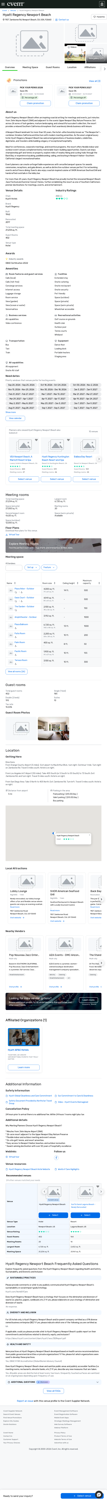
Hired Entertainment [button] (17, 975)
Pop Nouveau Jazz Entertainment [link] (24, 955)
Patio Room (20, 633)
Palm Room (20, 642)
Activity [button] (52, 975)
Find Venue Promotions (12, 1418)
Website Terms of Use (63, 1439)
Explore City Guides (11, 1421)
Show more (11, 412)
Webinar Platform (61, 1428)
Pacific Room (20, 651)
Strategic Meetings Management (67, 1421)
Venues (13, 10)
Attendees (10, 563)
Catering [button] (62, 975)
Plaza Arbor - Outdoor (24, 589)
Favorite (101, 17)
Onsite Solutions (9, 1424)
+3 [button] (68, 978)
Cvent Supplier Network (12, 1411)
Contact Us (7, 1436)
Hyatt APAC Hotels (18, 1050)
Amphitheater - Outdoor (26, 617)
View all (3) (94, 81)
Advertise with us (61, 1443)
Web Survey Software (63, 1424)
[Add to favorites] (36, 440)
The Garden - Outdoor (24, 606)
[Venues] (102, 4)
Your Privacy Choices (11, 1443)
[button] (32, 43)
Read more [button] (15, 907)
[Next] (104, 68)
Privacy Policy (59, 1433)
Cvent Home (8, 1433)
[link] (24, 944)
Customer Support (10, 1439)
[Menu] (3, 4)
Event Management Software (66, 1411)
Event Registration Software (65, 1414)
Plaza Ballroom (21, 624)
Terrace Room (21, 660)
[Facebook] (56, 1158)
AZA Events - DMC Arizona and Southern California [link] (64, 955)
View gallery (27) (96, 58)
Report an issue (25, 1401)
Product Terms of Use (63, 1436)
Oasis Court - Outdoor (24, 597)
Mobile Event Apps (61, 1418)
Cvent (4, 10)
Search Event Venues (11, 1414)
